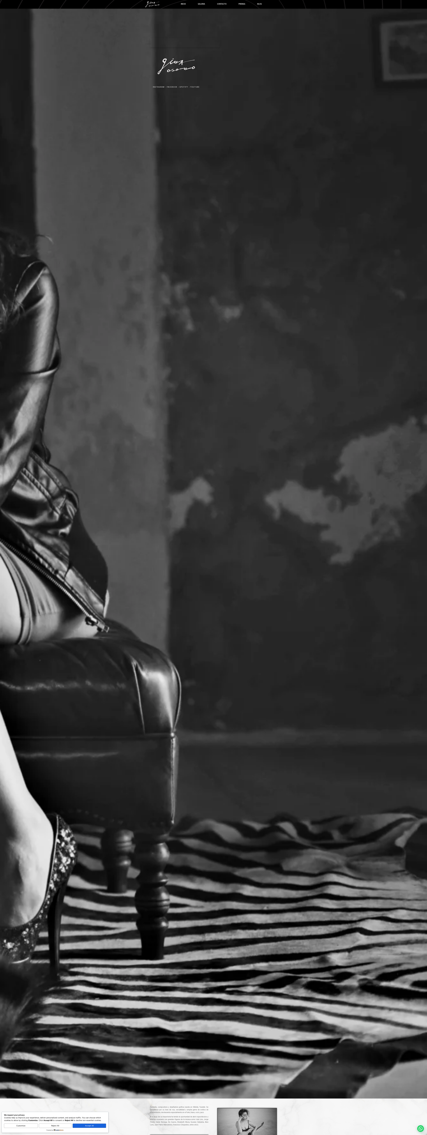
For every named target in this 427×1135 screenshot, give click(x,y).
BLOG (259, 4)
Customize (20, 1126)
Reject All (55, 1126)
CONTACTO (222, 4)
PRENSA (242, 4)
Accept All (89, 1126)
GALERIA (201, 4)
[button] (420, 1128)
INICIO (183, 4)
